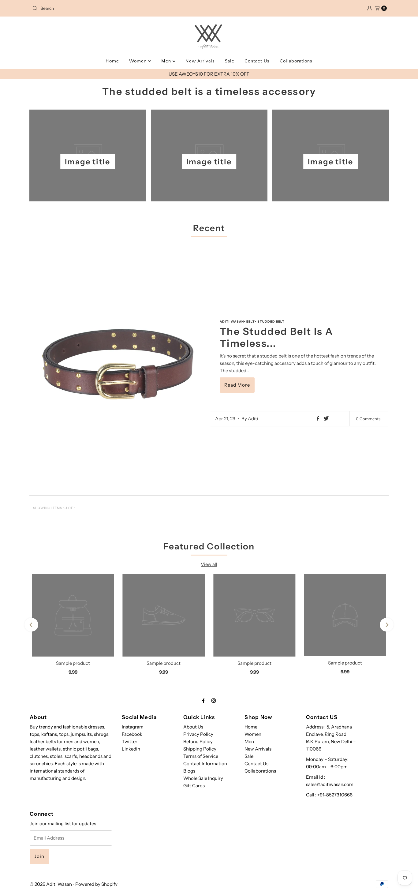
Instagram (133, 727)
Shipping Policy (199, 749)
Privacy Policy (198, 734)
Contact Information (205, 763)
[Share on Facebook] (318, 419)
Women (138, 61)
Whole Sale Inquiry (203, 778)
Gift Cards (194, 785)
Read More (237, 385)
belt (250, 322)
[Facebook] (203, 700)
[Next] (387, 625)
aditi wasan (232, 322)
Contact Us (257, 61)
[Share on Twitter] (326, 419)
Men (167, 61)
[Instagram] (213, 700)
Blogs (189, 771)
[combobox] (88, 8)
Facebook (132, 734)
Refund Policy (198, 741)
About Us (193, 727)
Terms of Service (200, 756)
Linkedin (131, 749)
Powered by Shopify (96, 884)
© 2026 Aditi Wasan (51, 884)
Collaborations (296, 61)
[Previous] (31, 625)
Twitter (129, 741)
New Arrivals (200, 61)
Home (112, 61)
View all (209, 564)
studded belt (271, 322)
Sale (229, 61)
